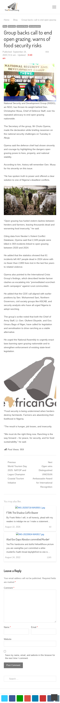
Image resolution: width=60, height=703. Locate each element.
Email (34, 627)
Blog (5, 26)
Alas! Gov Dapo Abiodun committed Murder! (27, 539)
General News (22, 26)
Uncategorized (34, 26)
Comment (9, 588)
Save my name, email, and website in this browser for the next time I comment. (30, 657)
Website (7, 639)
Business (11, 26)
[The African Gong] (19, 7)
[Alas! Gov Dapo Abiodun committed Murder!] (30, 534)
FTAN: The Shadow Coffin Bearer (22, 512)
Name (7, 627)
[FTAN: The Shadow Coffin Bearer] (30, 507)
